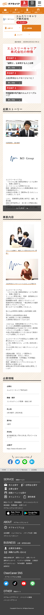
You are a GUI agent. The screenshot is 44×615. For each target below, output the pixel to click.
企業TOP (13, 28)
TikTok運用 (20, 563)
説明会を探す (31, 485)
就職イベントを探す (17, 493)
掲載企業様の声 (9, 557)
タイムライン (14, 497)
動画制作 (29, 563)
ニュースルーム (16, 533)
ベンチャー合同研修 (23, 560)
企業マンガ (22, 505)
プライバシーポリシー (11, 536)
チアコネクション (9, 563)
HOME (4, 470)
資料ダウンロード (9, 560)
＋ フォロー (22, 22)
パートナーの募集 (26, 597)
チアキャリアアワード (11, 597)
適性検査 (31, 497)
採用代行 (7, 566)
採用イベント (20, 557)
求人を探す (13, 485)
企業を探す (13, 489)
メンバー (23, 34)
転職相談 (14, 505)
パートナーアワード (10, 600)
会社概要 (7, 533)
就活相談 (7, 505)
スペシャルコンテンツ (30, 502)
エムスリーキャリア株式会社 (18, 470)
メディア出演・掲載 (30, 533)
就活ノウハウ (8, 502)
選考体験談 (18, 502)
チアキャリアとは (16, 528)
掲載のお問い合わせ (17, 552)
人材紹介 (35, 560)
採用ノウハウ (30, 557)
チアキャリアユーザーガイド (13, 508)
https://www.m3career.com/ (16, 449)
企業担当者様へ (15, 548)
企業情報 (29, 28)
